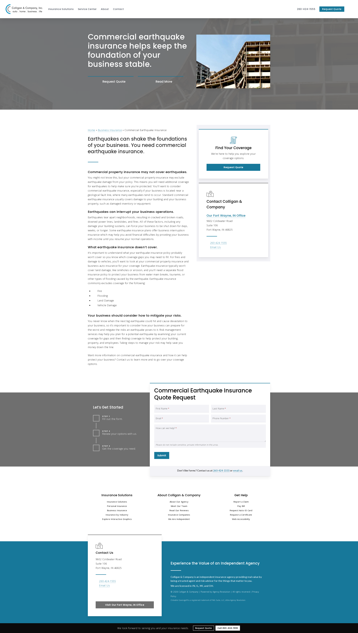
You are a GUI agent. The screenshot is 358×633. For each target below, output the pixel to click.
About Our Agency (179, 501)
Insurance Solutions (117, 501)
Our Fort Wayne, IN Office (226, 215)
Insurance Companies (179, 514)
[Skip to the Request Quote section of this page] (111, 82)
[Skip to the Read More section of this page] (160, 82)
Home (91, 130)
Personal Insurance (117, 506)
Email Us (215, 247)
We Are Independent (179, 519)
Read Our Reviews (179, 510)
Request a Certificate (241, 514)
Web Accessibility (241, 519)
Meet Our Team (179, 506)
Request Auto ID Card (241, 510)
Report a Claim (241, 501)
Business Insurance (110, 130)
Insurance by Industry (117, 514)
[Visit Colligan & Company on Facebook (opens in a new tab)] (98, 593)
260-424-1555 (218, 242)
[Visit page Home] (24, 9)
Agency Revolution (221, 591)
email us (237, 470)
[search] (350, 9)
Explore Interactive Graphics (117, 519)
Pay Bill (241, 506)
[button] (233, 167)
